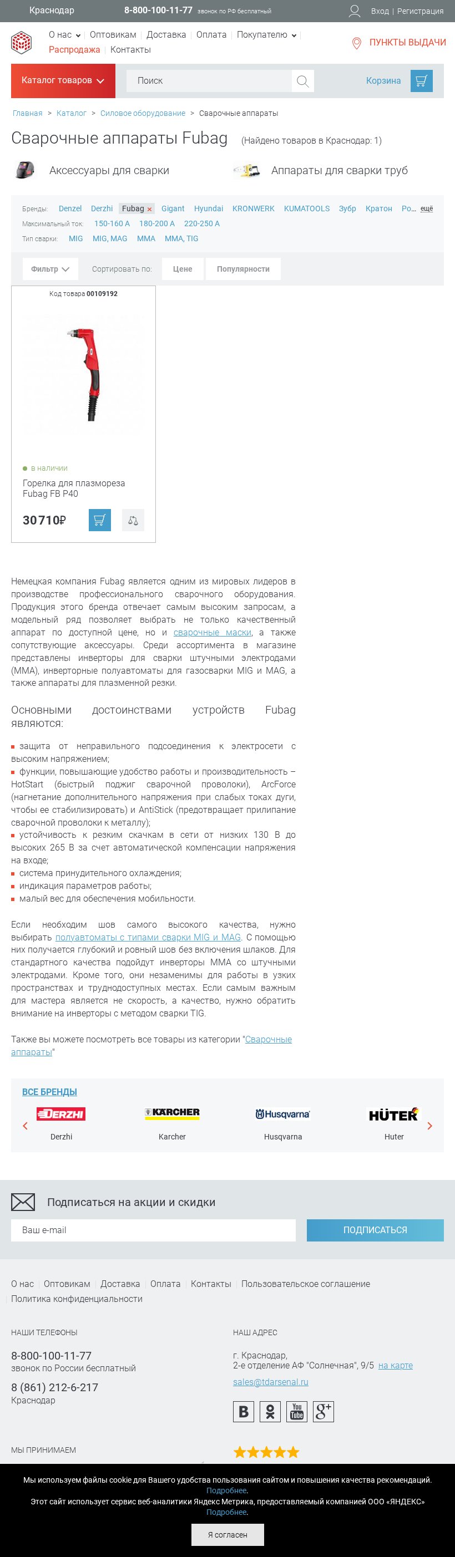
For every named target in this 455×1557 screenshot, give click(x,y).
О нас (22, 1284)
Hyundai (208, 208)
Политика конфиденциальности (77, 1299)
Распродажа (74, 49)
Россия (415, 208)
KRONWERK (253, 208)
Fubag (137, 209)
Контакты (130, 49)
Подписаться (375, 1230)
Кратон (379, 208)
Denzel (70, 208)
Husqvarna (283, 1136)
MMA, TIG (182, 238)
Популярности (243, 268)
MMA (147, 238)
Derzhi (102, 208)
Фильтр (44, 268)
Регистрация (420, 11)
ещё (427, 208)
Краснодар (51, 11)
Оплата (211, 34)
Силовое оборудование (142, 113)
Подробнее (226, 1490)
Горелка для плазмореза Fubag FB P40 (74, 488)
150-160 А (113, 223)
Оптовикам (113, 34)
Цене (183, 268)
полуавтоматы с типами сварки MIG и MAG (148, 937)
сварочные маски (212, 632)
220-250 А (202, 223)
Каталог (72, 113)
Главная (28, 113)
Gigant (173, 208)
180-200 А (157, 223)
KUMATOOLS (307, 208)
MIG (77, 238)
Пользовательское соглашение (305, 1284)
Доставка (166, 34)
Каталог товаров (62, 81)
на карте (395, 1365)
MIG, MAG (111, 238)
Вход (380, 11)
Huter (394, 1136)
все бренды (49, 1092)
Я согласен (227, 1534)
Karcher (172, 1136)
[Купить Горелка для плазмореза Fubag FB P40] (84, 374)
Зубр (347, 208)
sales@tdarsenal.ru (271, 1382)
